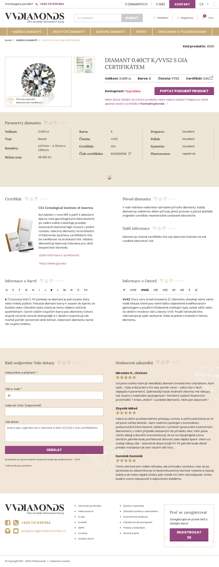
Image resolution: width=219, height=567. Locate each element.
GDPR (77, 459)
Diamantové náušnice (135, 516)
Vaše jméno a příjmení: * (21, 373)
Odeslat (54, 449)
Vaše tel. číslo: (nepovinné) (23, 405)
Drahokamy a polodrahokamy (182, 32)
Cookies (82, 533)
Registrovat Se (189, 535)
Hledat (131, 18)
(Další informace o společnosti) (59, 255)
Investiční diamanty (69, 32)
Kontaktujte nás (152, 104)
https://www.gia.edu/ (53, 263)
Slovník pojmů (131, 533)
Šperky (141, 32)
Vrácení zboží (86, 538)
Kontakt (182, 4)
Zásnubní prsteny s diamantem (140, 511)
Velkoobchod (85, 511)
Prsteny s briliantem (134, 527)
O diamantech (136, 4)
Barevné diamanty (110, 32)
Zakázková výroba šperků (137, 522)
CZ (201, 4)
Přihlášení (162, 17)
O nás (160, 4)
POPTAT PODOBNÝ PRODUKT (184, 91)
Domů (8, 40)
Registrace (187, 17)
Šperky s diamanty (133, 505)
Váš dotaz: (12, 422)
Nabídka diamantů (27, 32)
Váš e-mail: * (13, 389)
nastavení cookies (59, 561)
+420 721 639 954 (52, 4)
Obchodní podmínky (89, 505)
